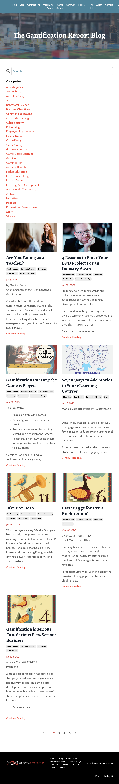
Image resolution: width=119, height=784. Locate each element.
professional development (22, 207)
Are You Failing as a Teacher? (25, 260)
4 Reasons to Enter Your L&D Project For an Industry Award (85, 263)
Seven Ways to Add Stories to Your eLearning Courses (87, 385)
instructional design (27, 273)
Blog (22, 4)
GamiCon (70, 4)
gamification (12, 273)
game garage (14, 145)
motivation (13, 194)
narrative (12, 198)
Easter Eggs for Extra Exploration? (83, 510)
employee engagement (20, 131)
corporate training (28, 269)
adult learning (12, 269)
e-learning (42, 269)
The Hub (91, 6)
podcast (11, 203)
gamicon (11, 158)
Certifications (33, 4)
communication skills (19, 113)
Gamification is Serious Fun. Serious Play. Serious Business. (31, 634)
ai (7, 100)
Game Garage (59, 6)
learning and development (22, 185)
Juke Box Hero (20, 508)
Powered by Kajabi (104, 776)
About (99, 4)
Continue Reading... (16, 333)
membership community (21, 189)
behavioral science (28, 514)
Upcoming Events (48, 6)
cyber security (15, 122)
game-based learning (19, 154)
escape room (14, 136)
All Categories (14, 87)
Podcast (82, 4)
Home (14, 4)
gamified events (16, 167)
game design (23, 518)
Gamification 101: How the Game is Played (31, 382)
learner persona (16, 180)
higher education (16, 171)
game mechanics (16, 149)
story (106, 397)
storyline (11, 216)
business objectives (28, 391)
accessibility (13, 91)
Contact (109, 4)
